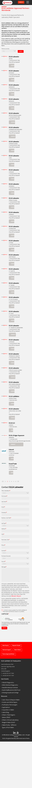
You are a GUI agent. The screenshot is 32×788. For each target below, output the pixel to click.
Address (3, 528)
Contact (12, 65)
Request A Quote (16, 645)
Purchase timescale (6, 556)
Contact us (21, 2)
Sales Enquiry (5, 645)
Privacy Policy (16, 596)
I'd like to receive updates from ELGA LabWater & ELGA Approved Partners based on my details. (15, 610)
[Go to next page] (16, 481)
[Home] (6, 2)
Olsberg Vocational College (10, 693)
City (2, 534)
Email (3, 507)
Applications (6, 707)
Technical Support (6, 649)
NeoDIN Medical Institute (10, 688)
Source (3, 561)
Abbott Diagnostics (8, 683)
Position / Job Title (6, 517)
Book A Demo (17, 649)
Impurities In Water (8, 710)
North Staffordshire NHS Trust (11, 690)
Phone (3, 545)
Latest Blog (5, 712)
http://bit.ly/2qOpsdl (14, 62)
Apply (20, 51)
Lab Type (4, 523)
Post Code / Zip (5, 539)
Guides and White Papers (9, 702)
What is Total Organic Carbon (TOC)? (8, 716)
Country (3, 550)
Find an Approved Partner (8, 654)
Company (4, 512)
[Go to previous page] (3, 481)
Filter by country (5, 48)
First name (4, 496)
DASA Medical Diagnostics (10, 685)
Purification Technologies (9, 705)
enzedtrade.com (13, 469)
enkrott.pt (11, 455)
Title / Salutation (5, 490)
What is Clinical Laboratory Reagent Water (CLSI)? (10, 721)
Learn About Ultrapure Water (11, 700)
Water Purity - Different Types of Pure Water (9, 726)
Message (4, 566)
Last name (4, 501)
